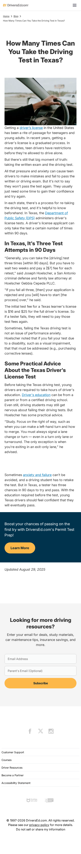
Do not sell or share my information (40, 829)
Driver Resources (12, 767)
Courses (6, 759)
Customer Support (13, 752)
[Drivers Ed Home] (16, 5)
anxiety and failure (37, 475)
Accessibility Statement (16, 782)
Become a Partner (13, 775)
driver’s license (31, 128)
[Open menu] (74, 5)
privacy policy (39, 825)
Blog (16, 16)
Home (6, 16)
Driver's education (36, 395)
